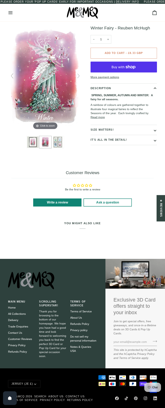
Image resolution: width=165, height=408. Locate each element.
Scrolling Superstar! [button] (48, 303)
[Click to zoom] (45, 77)
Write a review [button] (57, 202)
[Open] (10, 398)
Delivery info (127, 1)
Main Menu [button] (16, 301)
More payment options (105, 77)
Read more (98, 117)
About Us (76, 317)
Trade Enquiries (18, 326)
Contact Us (15, 332)
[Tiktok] (126, 398)
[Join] (153, 341)
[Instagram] (145, 398)
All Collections (17, 313)
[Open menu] (14, 13)
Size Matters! (102, 129)
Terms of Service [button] (78, 303)
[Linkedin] (155, 398)
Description (101, 88)
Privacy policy (79, 330)
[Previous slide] (12, 76)
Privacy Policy (146, 353)
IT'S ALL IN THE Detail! (109, 139)
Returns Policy (80, 400)
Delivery (13, 320)
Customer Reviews (20, 339)
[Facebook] (117, 398)
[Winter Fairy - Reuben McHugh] (33, 142)
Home (12, 307)
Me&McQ (18, 396)
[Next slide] (78, 76)
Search (40, 396)
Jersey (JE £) (22, 383)
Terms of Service (130, 357)
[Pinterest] (136, 398)
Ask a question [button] (107, 202)
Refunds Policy (17, 351)
